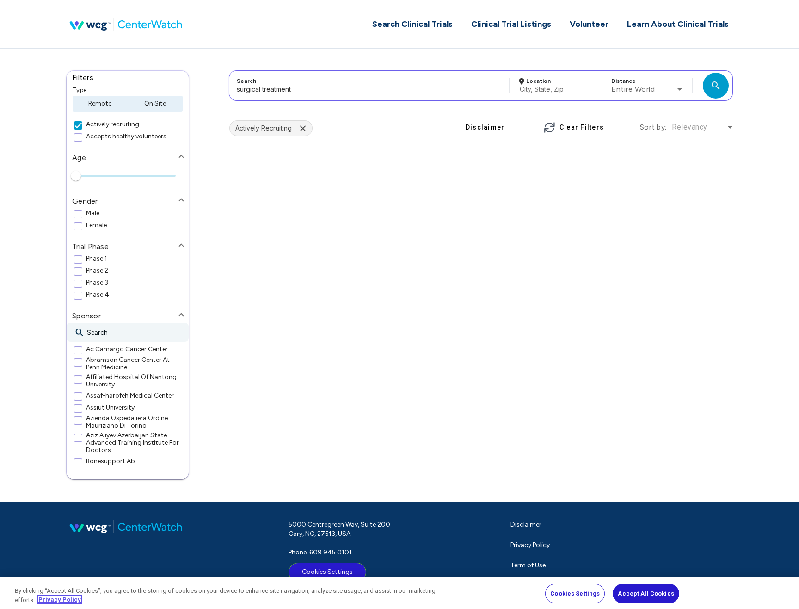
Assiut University (110, 407)
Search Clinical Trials (412, 24)
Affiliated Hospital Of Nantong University (131, 380)
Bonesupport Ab (110, 461)
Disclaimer (525, 524)
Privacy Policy (530, 545)
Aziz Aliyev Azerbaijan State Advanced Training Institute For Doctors (132, 443)
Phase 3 (97, 282)
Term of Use (528, 565)
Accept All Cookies (646, 593)
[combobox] (367, 85)
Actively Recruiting (263, 128)
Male (92, 213)
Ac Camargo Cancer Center (127, 349)
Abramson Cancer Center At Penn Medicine (128, 363)
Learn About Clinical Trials (678, 24)
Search (246, 81)
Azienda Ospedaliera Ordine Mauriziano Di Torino (127, 422)
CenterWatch (126, 24)
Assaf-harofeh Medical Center (130, 395)
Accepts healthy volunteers (126, 136)
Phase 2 (97, 270)
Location (538, 81)
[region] (399, 593)
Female (96, 225)
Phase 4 (97, 294)
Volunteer (589, 24)
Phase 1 (96, 258)
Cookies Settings (327, 572)
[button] (128, 78)
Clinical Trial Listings (511, 24)
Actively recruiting (112, 124)
